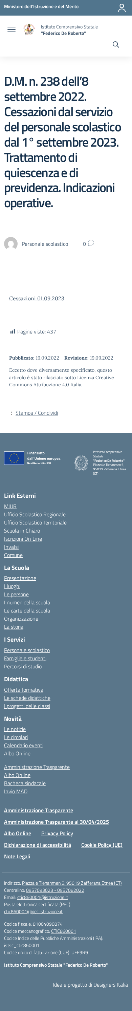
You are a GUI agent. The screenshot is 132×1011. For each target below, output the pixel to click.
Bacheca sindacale (25, 783)
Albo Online (17, 753)
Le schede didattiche (27, 698)
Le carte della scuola (27, 610)
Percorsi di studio (23, 666)
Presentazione (20, 578)
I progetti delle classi (27, 706)
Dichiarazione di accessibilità (37, 845)
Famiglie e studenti (25, 658)
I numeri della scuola (27, 602)
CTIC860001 (63, 930)
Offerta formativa (23, 690)
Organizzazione (21, 619)
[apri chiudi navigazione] (11, 30)
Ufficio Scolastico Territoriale (35, 522)
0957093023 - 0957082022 (55, 890)
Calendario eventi (23, 745)
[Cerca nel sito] (116, 45)
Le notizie (15, 729)
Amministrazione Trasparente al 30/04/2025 (56, 822)
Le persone (16, 594)
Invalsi (11, 547)
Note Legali (17, 856)
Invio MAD (15, 791)
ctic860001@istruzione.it (42, 897)
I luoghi (12, 586)
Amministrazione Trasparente (37, 767)
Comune (13, 555)
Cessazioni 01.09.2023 (36, 298)
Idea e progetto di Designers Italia (90, 985)
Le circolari (16, 737)
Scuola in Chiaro (22, 530)
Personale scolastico (27, 650)
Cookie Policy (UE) (102, 845)
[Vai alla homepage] (29, 30)
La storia (13, 627)
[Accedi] (122, 7)
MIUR (10, 506)
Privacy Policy (57, 833)
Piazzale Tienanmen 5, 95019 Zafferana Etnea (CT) (72, 882)
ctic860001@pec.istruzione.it (33, 911)
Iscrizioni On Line (23, 539)
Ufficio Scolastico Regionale (35, 514)
